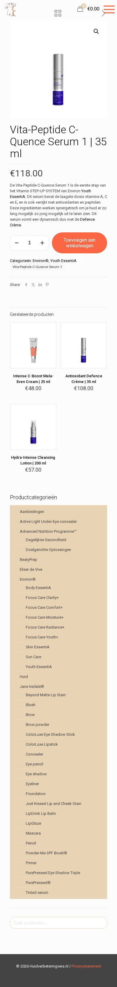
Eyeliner (32, 784)
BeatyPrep (28, 559)
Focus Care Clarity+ (42, 597)
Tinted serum (37, 892)
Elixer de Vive (31, 569)
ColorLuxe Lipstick (42, 744)
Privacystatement (86, 966)
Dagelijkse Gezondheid (46, 540)
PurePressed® (38, 882)
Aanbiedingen (32, 511)
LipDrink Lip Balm (41, 813)
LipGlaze (33, 823)
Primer (31, 863)
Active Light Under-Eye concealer (48, 521)
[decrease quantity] (16, 243)
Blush (30, 705)
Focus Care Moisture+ (45, 617)
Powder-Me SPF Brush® (46, 853)
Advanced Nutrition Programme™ (48, 531)
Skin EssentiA (38, 647)
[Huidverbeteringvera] (10, 8)
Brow (30, 714)
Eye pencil (34, 764)
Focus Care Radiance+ (45, 627)
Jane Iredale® (32, 686)
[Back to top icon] (104, 974)
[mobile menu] (109, 9)
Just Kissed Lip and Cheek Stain (53, 803)
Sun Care (33, 657)
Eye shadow (36, 774)
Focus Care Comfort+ (44, 607)
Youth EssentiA (63, 260)
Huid (24, 676)
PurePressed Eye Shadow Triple (53, 873)
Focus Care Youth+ (42, 637)
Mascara (33, 833)
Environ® (41, 260)
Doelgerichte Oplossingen (48, 549)
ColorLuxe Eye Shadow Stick (50, 734)
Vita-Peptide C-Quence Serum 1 (37, 267)
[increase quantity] (42, 243)
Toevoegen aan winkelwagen (79, 243)
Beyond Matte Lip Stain (46, 695)
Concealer (34, 754)
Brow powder (37, 724)
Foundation (36, 793)
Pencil (31, 843)
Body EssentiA (38, 587)
